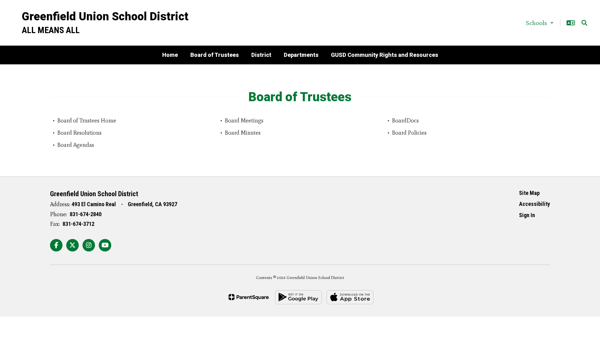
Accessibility (534, 204)
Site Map (529, 193)
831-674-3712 (78, 224)
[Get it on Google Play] (298, 297)
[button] (540, 23)
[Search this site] (584, 23)
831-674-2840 (86, 214)
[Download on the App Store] (350, 297)
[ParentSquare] (248, 297)
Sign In (527, 215)
